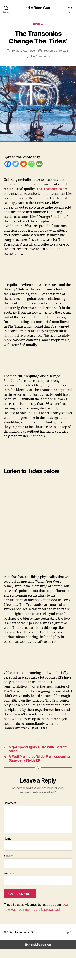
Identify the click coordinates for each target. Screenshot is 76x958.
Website (9, 873)
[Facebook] (7, 164)
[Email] (39, 164)
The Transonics (49, 189)
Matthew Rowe (25, 50)
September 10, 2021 (56, 50)
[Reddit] (23, 164)
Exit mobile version (38, 944)
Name (9, 838)
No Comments (40, 56)
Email (8, 856)
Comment (11, 803)
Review (38, 24)
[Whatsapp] (31, 164)
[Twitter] (15, 164)
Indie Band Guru (38, 8)
